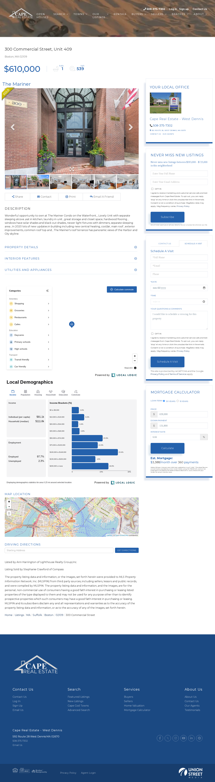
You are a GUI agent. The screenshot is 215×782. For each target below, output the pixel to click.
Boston (48, 615)
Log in (173, 9)
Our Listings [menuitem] (99, 16)
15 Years (183, 401)
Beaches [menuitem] (178, 14)
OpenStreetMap (121, 535)
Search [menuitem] (59, 14)
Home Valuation (134, 705)
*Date (154, 282)
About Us (190, 696)
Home (8, 615)
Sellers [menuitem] (157, 14)
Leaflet (109, 535)
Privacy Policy (183, 206)
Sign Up (18, 705)
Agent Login (88, 772)
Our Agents (168, 134)
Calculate (167, 448)
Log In (16, 701)
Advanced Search (79, 710)
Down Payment (159, 420)
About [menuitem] (199, 14)
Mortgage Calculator (137, 710)
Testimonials (192, 710)
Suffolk (37, 615)
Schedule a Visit (193, 243)
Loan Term (156, 400)
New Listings (75, 701)
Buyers (128, 696)
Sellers (128, 701)
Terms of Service (178, 374)
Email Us (18, 710)
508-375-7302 (156, 9)
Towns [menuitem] (79, 14)
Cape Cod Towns (78, 705)
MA (28, 615)
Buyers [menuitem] (137, 14)
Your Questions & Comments (166, 309)
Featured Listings (78, 696)
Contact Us (200, 9)
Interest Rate (158, 432)
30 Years (170, 401)
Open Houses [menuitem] (42, 16)
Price (154, 409)
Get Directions (126, 550)
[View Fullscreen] (9, 513)
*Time (153, 295)
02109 (59, 615)
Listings (19, 615)
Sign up (184, 9)
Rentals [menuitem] (120, 14)
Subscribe (167, 217)
